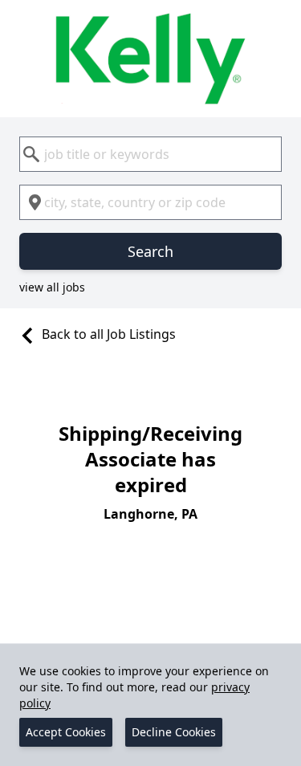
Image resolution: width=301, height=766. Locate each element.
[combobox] (150, 154)
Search (150, 251)
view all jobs (52, 287)
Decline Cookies (174, 732)
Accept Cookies (66, 732)
